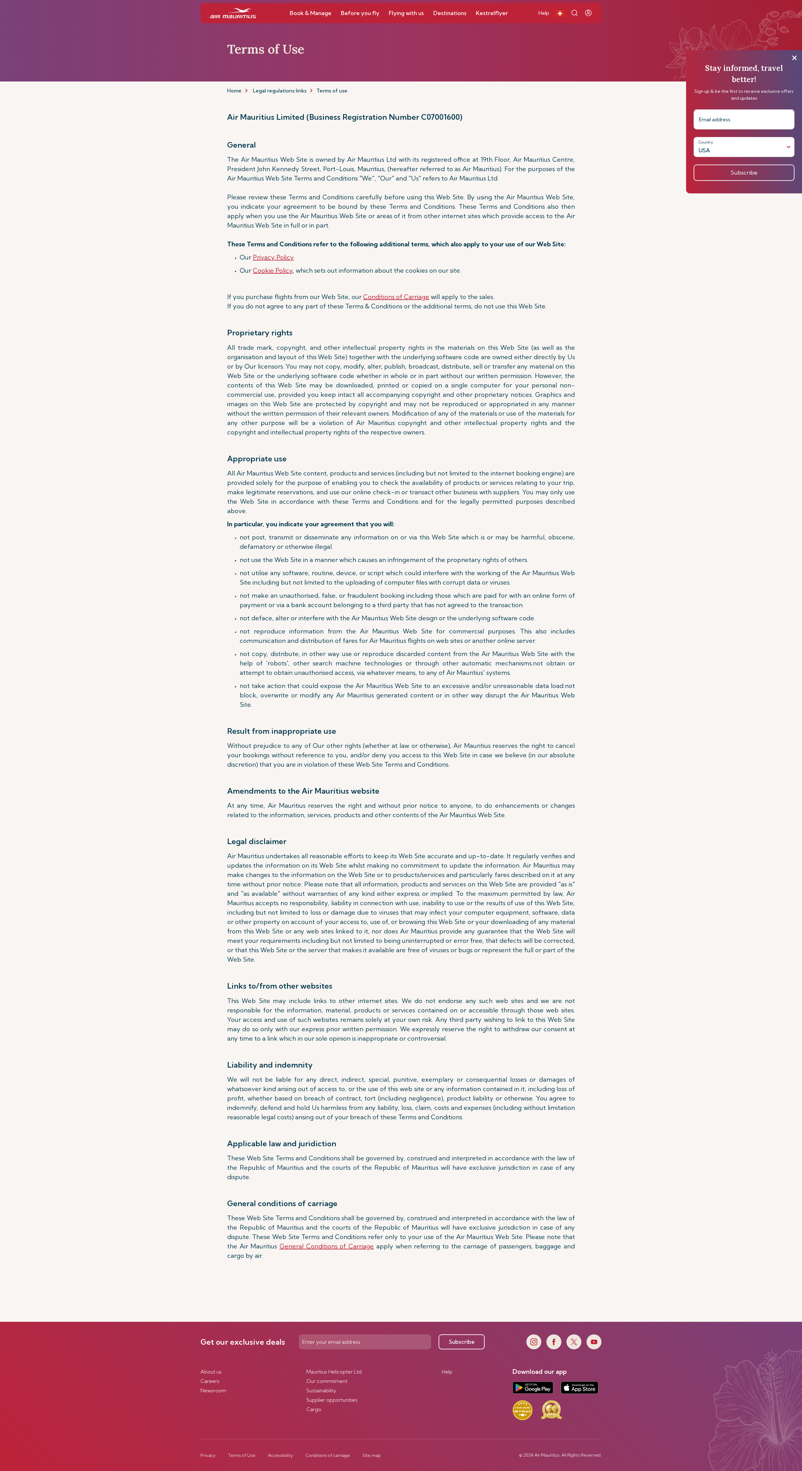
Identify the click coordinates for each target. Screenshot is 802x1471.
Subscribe (462, 1341)
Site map (371, 1455)
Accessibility (280, 1455)
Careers (209, 1381)
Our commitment (326, 1381)
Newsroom (213, 1390)
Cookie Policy (273, 270)
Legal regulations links (279, 90)
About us (210, 1372)
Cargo (313, 1409)
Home (234, 90)
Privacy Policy (273, 257)
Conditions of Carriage (396, 297)
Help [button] (544, 13)
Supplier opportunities (331, 1400)
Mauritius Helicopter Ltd (334, 1372)
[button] (560, 13)
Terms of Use (241, 1455)
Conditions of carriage (327, 1455)
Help (447, 1372)
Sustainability (321, 1390)
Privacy (208, 1455)
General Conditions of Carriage (326, 1246)
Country (706, 142)
